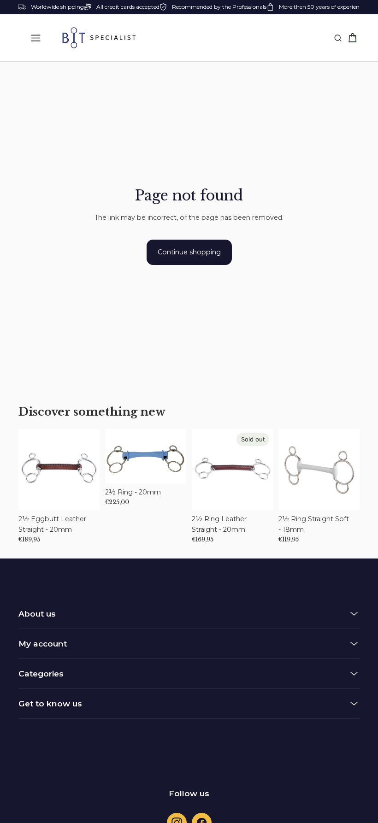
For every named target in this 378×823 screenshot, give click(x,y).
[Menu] (35, 38)
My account (42, 643)
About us (37, 613)
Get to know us (50, 703)
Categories (41, 673)
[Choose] (85, 496)
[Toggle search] (338, 38)
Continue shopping (189, 252)
